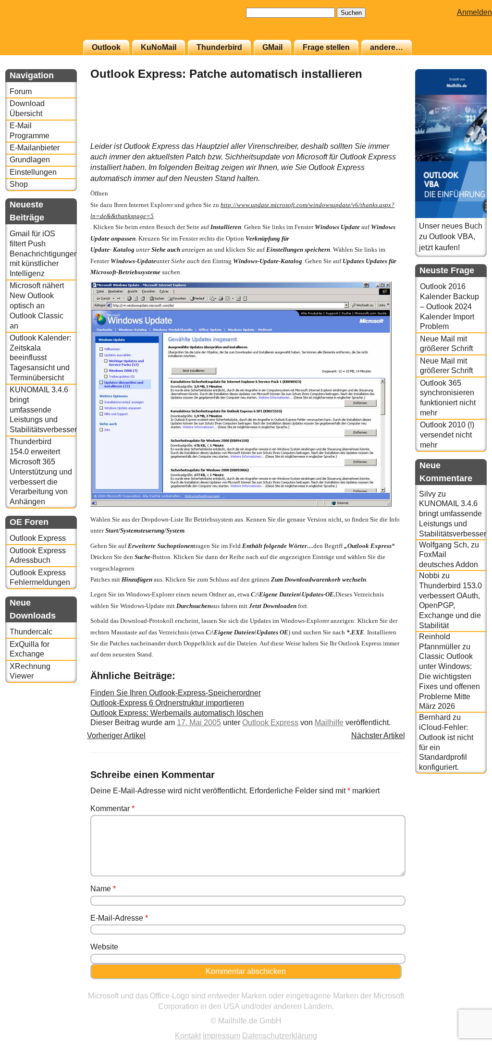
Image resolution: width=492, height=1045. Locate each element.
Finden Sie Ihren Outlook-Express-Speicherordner (175, 693)
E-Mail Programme (29, 131)
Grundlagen (30, 160)
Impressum (221, 1036)
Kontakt (188, 1036)
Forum (21, 91)
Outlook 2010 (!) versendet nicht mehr (447, 435)
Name (103, 889)
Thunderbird (219, 47)
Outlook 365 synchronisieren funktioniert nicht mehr (448, 398)
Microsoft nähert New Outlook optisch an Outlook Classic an (37, 305)
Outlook (106, 47)
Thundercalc (31, 632)
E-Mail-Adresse (119, 918)
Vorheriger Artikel (116, 735)
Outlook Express (38, 538)
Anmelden (474, 12)
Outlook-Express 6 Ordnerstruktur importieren (167, 703)
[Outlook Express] (378, 136)
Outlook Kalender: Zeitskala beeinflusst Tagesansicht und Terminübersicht (40, 358)
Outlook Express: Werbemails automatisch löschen (176, 713)
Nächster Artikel (378, 735)
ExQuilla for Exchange (29, 649)
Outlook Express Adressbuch (38, 556)
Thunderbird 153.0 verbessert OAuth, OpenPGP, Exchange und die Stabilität (450, 606)
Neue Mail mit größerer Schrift (446, 344)
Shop (19, 184)
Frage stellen (326, 47)
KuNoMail (158, 47)
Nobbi (429, 575)
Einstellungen (33, 172)
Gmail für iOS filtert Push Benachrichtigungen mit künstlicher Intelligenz (43, 254)
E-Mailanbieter (35, 148)
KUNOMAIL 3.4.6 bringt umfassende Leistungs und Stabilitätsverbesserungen (43, 410)
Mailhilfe (329, 722)
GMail (272, 47)
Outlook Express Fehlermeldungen (40, 578)
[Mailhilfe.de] (58, 24)
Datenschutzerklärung (279, 1036)
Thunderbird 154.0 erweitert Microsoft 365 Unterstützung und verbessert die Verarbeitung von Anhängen (41, 471)
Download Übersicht (27, 108)
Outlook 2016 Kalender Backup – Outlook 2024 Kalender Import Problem (449, 306)
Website (104, 947)
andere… (386, 47)
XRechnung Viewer (30, 671)
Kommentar (112, 808)
